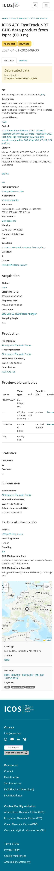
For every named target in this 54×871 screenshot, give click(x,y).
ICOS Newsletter (13, 795)
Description (8, 98)
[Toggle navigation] (46, 5)
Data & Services (19, 18)
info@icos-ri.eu (12, 733)
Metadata (9, 670)
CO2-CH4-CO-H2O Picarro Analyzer (19, 313)
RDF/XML (16, 674)
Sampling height (10, 318)
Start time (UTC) (10, 291)
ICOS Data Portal (39, 18)
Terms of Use (11, 843)
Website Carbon (14, 752)
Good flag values (10, 538)
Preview (23, 60)
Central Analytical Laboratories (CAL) (24, 830)
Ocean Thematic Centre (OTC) (21, 824)
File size (6, 225)
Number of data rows (13, 234)
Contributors (8, 367)
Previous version (10, 186)
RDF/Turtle (27, 674)
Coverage (9, 646)
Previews (6, 469)
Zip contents (8, 216)
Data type (7, 242)
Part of (5, 126)
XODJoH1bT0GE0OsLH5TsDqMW (20, 78)
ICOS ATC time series (12, 534)
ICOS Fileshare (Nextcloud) (19, 789)
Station (5, 283)
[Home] (11, 5)
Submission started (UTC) (15, 508)
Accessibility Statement (17, 862)
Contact (8, 771)
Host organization (11, 349)
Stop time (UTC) (10, 300)
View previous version (13, 191)
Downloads (7, 460)
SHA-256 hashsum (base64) (16, 568)
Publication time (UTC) (13, 499)
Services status (12, 783)
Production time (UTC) (13, 358)
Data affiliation (9, 117)
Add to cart (9, 43)
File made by (8, 340)
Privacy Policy (12, 849)
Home (5, 18)
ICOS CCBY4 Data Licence (14, 264)
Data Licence (11, 777)
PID (3, 90)
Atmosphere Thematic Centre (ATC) (24, 812)
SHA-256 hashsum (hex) (14, 556)
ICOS (4, 121)
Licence (5, 260)
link (42, 94)
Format (5, 529)
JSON (7, 674)
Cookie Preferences (15, 855)
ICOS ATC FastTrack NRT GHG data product (23, 247)
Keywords (9, 682)
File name (7, 204)
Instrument (8, 309)
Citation (6, 147)
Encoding (6, 547)
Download (24, 43)
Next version (8, 195)
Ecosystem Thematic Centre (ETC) (23, 818)
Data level (7, 251)
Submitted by (9, 490)
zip (3, 551)
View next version (10, 200)
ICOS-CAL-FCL (8, 371)
